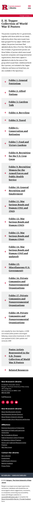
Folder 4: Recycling (19, 112)
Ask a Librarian (6, 456)
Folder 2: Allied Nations (17, 93)
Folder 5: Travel (17, 120)
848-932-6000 (5, 392)
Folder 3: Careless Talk (18, 103)
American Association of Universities (12, 428)
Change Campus (25, 16)
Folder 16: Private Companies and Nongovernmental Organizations (19, 283)
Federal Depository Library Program (12, 437)
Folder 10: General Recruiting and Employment (19, 190)
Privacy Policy (5, 466)
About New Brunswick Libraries (11, 412)
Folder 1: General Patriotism (18, 82)
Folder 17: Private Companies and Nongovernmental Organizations (19, 300)
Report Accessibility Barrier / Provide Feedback (16, 499)
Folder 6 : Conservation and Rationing (18, 131)
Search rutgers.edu (19, 475)
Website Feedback (7, 463)
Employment (5, 458)
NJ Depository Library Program (11, 440)
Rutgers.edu (5, 475)
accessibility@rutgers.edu (9, 497)
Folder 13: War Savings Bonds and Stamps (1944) (19, 236)
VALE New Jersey (6, 447)
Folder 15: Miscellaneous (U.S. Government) (19, 267)
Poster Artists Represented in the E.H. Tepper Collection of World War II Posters (19, 356)
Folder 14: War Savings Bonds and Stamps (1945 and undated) (19, 251)
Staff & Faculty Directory (8, 461)
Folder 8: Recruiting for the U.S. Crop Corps (20, 156)
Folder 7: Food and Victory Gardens (19, 143)
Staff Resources (6, 397)
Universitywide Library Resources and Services (15, 419)
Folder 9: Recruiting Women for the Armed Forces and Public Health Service (20, 173)
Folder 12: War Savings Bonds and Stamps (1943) (19, 222)
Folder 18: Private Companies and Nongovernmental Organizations (19, 317)
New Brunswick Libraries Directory (12, 414)
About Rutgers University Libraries (12, 417)
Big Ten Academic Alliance (9, 435)
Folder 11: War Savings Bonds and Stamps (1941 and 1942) (19, 206)
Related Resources (18, 370)
